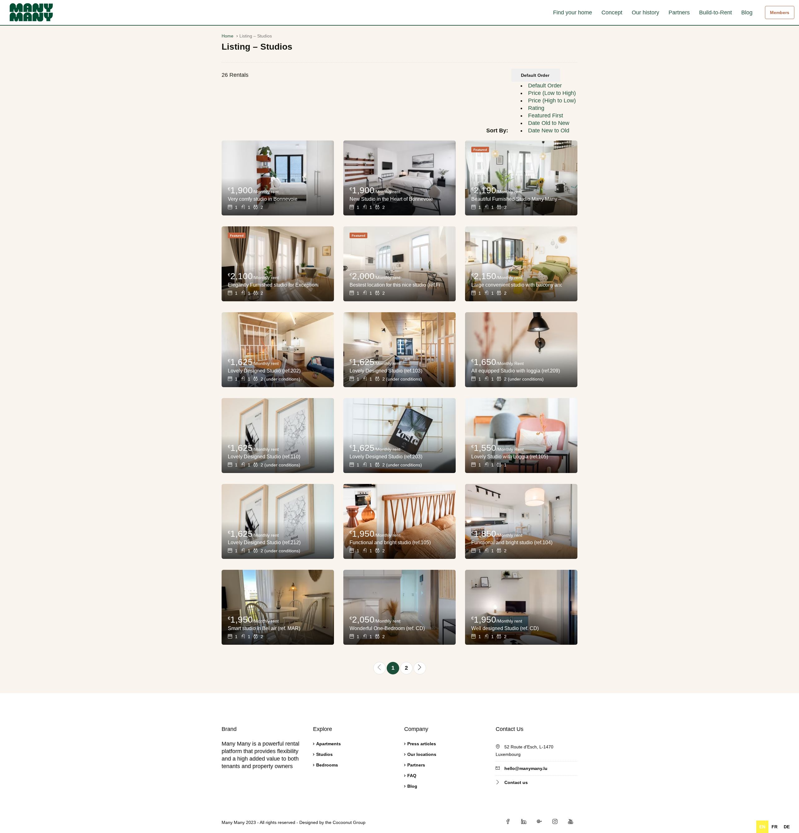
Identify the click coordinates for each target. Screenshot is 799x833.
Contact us (516, 782)
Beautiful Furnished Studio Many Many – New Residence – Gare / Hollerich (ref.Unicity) (516, 199)
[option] (545, 85)
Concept (611, 12)
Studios (324, 754)
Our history (645, 12)
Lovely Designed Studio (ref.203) (386, 456)
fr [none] (774, 826)
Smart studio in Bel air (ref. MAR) (264, 628)
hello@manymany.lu (525, 768)
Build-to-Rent (715, 12)
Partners (679, 12)
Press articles (421, 743)
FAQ (411, 775)
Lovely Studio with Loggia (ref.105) (509, 456)
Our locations (421, 754)
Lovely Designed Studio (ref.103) (386, 370)
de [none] (787, 826)
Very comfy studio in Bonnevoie (262, 199)
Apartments (328, 743)
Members (779, 12)
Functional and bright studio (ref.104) (511, 542)
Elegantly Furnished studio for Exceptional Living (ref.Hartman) (273, 285)
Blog (746, 12)
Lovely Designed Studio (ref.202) (264, 370)
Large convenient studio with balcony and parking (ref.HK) (516, 285)
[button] (535, 75)
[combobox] (543, 108)
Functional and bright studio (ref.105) (390, 542)
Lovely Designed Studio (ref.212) (264, 542)
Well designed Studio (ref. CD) (505, 628)
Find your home (572, 12)
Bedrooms (327, 764)
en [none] (762, 826)
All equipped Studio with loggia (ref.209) (515, 370)
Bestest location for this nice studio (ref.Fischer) (395, 285)
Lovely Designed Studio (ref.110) (264, 456)
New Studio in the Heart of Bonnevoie (391, 199)
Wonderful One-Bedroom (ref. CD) (387, 628)
